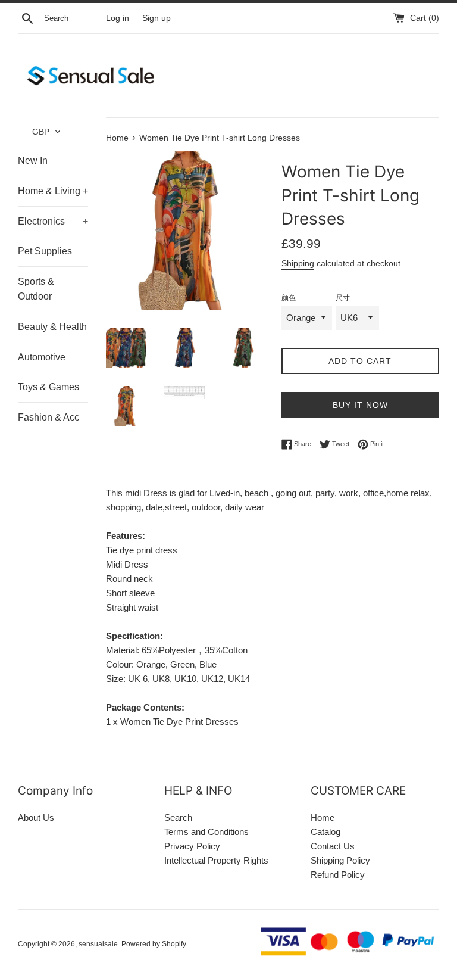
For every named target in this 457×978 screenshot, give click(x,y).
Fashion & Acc (48, 417)
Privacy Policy (192, 846)
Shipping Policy (340, 860)
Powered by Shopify (153, 944)
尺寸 (343, 298)
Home (322, 817)
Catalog (325, 832)
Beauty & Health (52, 327)
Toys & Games (48, 387)
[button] (46, 131)
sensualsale (98, 944)
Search (178, 817)
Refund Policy (338, 875)
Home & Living (53, 191)
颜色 (288, 298)
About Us (36, 817)
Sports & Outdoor (36, 289)
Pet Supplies (45, 251)
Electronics (53, 221)
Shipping (297, 263)
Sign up (156, 18)
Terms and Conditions (206, 832)
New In (33, 160)
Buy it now (360, 405)
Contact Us (333, 846)
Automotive (41, 357)
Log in (117, 18)
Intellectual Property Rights (216, 860)
